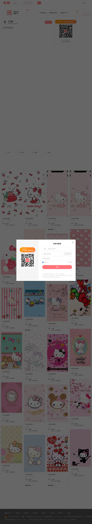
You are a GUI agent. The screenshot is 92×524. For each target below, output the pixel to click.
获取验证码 (68, 254)
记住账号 (45, 262)
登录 (57, 267)
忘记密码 (70, 262)
